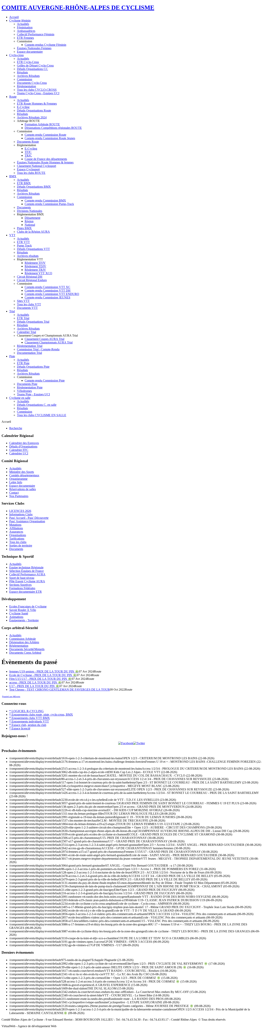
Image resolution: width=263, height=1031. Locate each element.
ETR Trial (23, 318)
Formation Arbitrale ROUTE (42, 124)
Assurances (16, 531)
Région (29, 221)
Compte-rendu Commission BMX (45, 200)
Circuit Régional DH (29, 276)
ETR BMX (24, 183)
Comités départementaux (24, 475)
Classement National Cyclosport (36, 166)
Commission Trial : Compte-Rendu (38, 349)
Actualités (23, 24)
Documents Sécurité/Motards (26, 649)
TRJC (28, 155)
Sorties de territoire (20, 545)
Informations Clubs (21, 514)
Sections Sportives (20, 584)
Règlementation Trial (29, 346)
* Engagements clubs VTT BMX (29, 718)
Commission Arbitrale (22, 638)
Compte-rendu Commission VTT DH (47, 290)
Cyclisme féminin (20, 20)
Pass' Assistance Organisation (27, 521)
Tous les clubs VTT (29, 304)
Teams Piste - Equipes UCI (33, 394)
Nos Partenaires (18, 496)
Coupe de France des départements (46, 159)
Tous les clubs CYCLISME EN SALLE (41, 415)
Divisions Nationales (29, 211)
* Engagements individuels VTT (29, 721)
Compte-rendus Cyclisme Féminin (45, 44)
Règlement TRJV (35, 269)
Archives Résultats (28, 76)
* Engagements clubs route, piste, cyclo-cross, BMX (41, 714)
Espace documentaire (30, 51)
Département (32, 217)
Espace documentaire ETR (25, 591)
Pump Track (24, 245)
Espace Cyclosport (28, 169)
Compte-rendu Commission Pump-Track (49, 204)
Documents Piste (27, 384)
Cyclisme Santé (18, 613)
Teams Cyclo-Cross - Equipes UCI (38, 93)
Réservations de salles (22, 489)
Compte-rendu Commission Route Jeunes (50, 138)
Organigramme (18, 478)
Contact (14, 492)
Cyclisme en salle (19, 397)
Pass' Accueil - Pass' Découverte (29, 517)
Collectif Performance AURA (27, 574)
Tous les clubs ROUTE (31, 172)
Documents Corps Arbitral (25, 652)
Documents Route (28, 141)
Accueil (14, 17)
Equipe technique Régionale (26, 567)
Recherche (15, 428)
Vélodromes (24, 391)
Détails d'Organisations (23, 446)
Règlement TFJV (35, 262)
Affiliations (16, 528)
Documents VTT (27, 307)
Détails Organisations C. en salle (36, 404)
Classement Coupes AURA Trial (44, 339)
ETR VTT (23, 242)
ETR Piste (23, 363)
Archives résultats (28, 256)
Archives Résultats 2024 (32, 117)
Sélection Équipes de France (26, 571)
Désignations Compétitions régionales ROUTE (53, 127)
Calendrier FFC (18, 450)
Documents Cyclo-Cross (32, 82)
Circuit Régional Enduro (32, 280)
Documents (24, 207)
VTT (12, 235)
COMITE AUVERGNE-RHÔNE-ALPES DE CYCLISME (78, 7)
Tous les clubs (17, 542)
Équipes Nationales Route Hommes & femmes (45, 162)
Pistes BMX (24, 228)
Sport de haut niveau (21, 577)
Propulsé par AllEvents (11, 697)
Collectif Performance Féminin (35, 34)
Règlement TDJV (35, 266)
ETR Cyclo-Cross (28, 62)
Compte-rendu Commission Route (45, 134)
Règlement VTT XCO (38, 273)
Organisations (17, 535)
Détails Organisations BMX (34, 186)
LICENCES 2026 (20, 511)
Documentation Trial (29, 352)
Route (13, 96)
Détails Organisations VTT (33, 249)
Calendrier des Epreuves (24, 443)
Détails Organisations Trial (33, 321)
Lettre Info (15, 482)
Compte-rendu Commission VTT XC (47, 287)
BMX (12, 176)
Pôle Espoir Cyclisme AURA (27, 581)
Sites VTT (23, 301)
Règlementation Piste (30, 387)
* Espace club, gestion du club (27, 725)
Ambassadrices (26, 31)
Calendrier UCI (18, 453)
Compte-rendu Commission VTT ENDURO (52, 294)
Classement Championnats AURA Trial (49, 342)
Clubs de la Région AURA (33, 231)
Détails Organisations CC (32, 69)
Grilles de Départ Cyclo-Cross (35, 65)
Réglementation (26, 86)
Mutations (15, 524)
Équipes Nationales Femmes (34, 48)
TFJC (28, 152)
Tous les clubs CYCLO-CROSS (37, 89)
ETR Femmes (25, 37)
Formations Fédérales (22, 588)
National (30, 224)
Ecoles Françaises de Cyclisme (28, 606)
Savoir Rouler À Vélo (22, 610)
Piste (12, 356)
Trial (12, 311)
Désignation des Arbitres (24, 642)
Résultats (22, 72)
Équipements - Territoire (24, 620)
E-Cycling (23, 107)
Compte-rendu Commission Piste (45, 380)
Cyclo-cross (16, 55)
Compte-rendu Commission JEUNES (47, 297)
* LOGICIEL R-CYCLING (26, 711)
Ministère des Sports (21, 471)
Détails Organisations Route (34, 110)
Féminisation (25, 27)
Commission (24, 79)
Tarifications (16, 538)
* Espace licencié (19, 728)
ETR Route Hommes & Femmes (37, 103)
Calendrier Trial (26, 332)
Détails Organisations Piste (33, 366)
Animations (16, 616)
